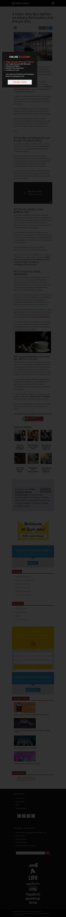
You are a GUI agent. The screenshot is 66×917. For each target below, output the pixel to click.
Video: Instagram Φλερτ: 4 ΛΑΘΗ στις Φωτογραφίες (31, 715)
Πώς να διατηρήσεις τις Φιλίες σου (26, 748)
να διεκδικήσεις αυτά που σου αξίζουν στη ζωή (32, 399)
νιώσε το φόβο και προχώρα (35, 257)
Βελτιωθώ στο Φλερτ (23, 584)
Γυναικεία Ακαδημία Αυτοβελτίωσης (26, 845)
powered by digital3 (19, 915)
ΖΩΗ (15, 27)
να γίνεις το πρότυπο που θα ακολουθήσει (34, 317)
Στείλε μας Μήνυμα (21, 839)
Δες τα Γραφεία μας (21, 842)
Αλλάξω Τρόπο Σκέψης (23, 591)
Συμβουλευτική (21, 612)
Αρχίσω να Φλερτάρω (23, 576)
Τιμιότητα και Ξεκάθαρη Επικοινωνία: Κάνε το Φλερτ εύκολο (32, 731)
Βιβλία (18, 616)
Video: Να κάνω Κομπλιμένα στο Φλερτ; (27, 763)
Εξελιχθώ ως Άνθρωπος (24, 595)
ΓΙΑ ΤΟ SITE (37, 913)
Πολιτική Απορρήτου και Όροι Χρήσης (23, 913)
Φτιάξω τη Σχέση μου (23, 588)
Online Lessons (21, 608)
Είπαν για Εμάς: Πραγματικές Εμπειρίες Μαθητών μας (31, 832)
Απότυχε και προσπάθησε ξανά (37, 124)
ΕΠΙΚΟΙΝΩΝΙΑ (45, 913)
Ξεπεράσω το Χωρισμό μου (25, 580)
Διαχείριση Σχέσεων (23, 620)
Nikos (16, 30)
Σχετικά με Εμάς (20, 836)
